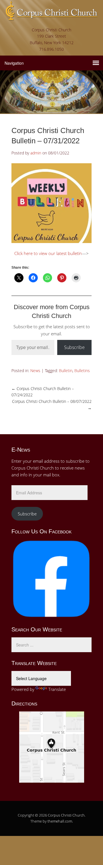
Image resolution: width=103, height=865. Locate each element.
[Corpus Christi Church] (51, 16)
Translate (57, 689)
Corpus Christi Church (66, 815)
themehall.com (59, 821)
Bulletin (65, 370)
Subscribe (74, 347)
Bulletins (82, 370)
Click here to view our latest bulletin (48, 253)
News (35, 370)
